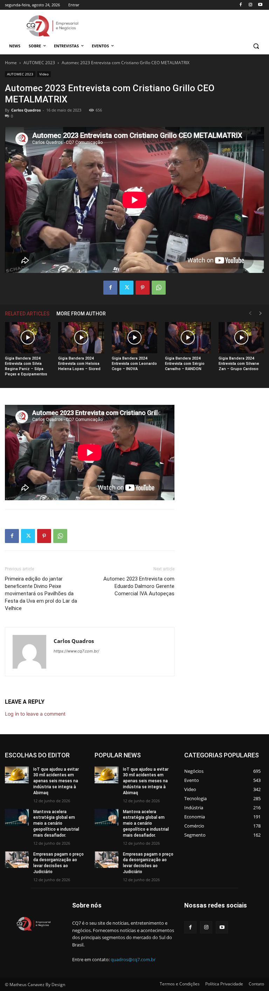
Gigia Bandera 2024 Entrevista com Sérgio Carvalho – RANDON (185, 363)
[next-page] (260, 313)
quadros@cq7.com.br (133, 959)
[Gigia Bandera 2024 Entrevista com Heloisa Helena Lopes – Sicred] (81, 338)
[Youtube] (260, 5)
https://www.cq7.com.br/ (76, 651)
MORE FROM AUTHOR (81, 313)
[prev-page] (250, 313)
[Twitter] (126, 288)
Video (44, 74)
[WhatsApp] (159, 288)
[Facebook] (241, 5)
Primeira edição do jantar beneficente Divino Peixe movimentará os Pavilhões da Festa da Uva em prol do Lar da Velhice (41, 593)
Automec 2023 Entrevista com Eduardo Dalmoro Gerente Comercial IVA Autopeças (138, 586)
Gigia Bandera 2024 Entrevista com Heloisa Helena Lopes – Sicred (79, 363)
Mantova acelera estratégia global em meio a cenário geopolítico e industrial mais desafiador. (56, 823)
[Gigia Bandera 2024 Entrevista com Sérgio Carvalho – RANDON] (188, 338)
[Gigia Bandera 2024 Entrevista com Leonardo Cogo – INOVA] (134, 338)
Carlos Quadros (26, 110)
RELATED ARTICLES (27, 313)
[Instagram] (250, 5)
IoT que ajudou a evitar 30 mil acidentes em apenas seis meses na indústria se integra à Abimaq (56, 781)
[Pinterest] (143, 288)
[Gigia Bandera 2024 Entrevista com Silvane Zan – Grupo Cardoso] (241, 338)
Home (11, 63)
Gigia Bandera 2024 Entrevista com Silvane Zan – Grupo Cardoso (239, 363)
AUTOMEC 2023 (39, 63)
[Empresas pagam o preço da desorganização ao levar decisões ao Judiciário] (17, 859)
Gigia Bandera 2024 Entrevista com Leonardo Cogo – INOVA (134, 363)
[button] (256, 46)
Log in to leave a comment (35, 714)
